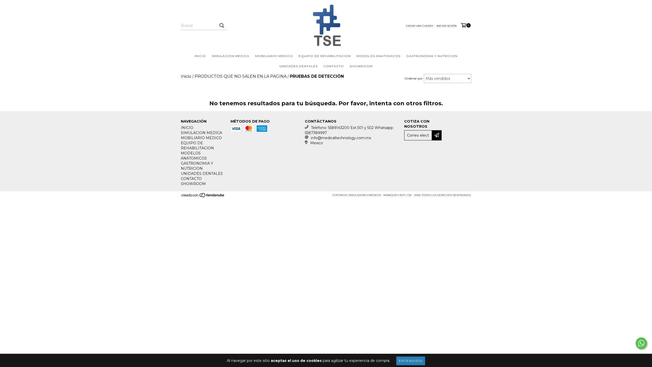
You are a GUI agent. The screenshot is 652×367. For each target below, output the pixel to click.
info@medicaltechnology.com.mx (341, 138)
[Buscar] (221, 25)
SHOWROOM (361, 66)
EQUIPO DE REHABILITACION (325, 56)
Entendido (411, 361)
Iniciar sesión (447, 26)
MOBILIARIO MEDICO (274, 56)
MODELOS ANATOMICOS (378, 56)
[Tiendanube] (203, 196)
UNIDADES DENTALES (298, 66)
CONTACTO (333, 66)
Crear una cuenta (419, 26)
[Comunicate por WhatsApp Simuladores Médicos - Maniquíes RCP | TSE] (641, 343)
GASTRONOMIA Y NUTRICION (431, 56)
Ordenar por (413, 78)
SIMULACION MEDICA (230, 56)
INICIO (200, 56)
